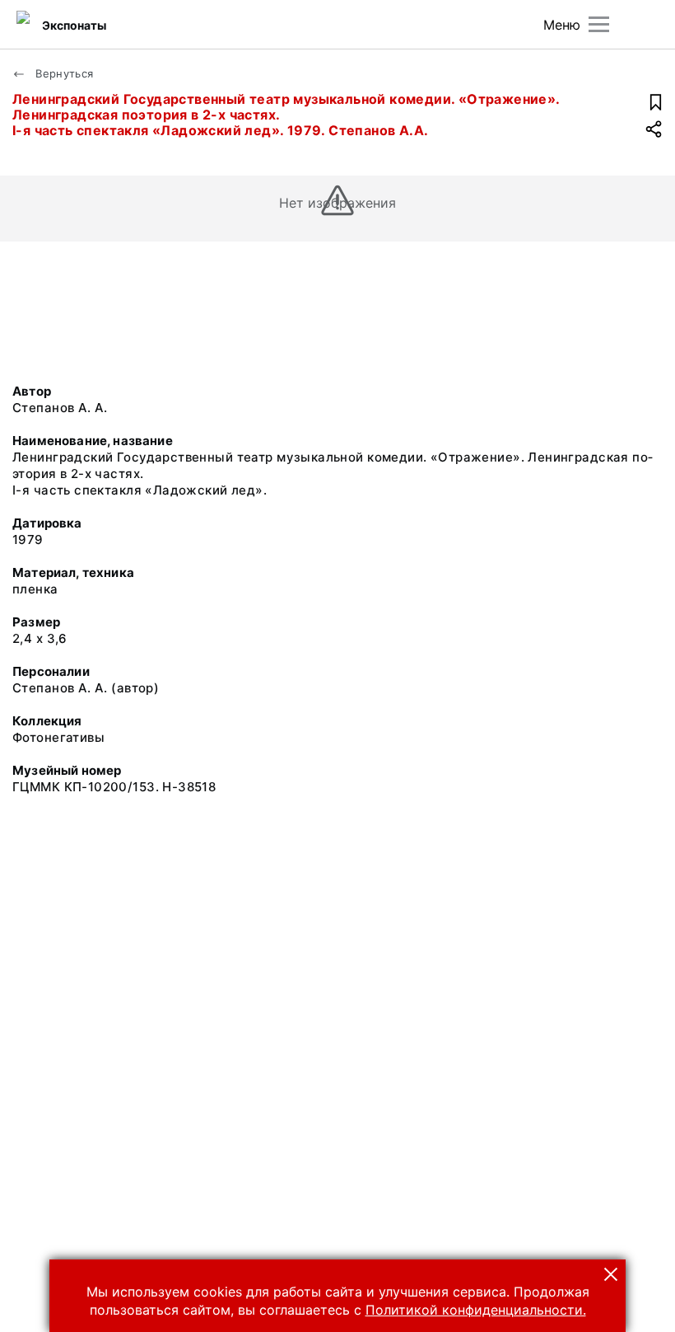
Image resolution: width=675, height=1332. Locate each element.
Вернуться (63, 73)
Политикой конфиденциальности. (475, 1310)
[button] (610, 1274)
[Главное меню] (598, 24)
